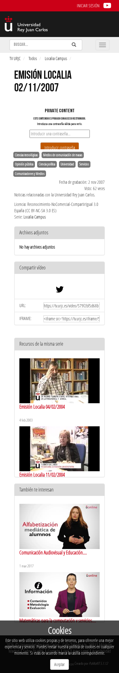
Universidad (67, 164)
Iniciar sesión (88, 6)
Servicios (84, 164)
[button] (59, 268)
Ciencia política (47, 164)
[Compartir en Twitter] (60, 291)
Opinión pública (24, 164)
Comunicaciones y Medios (29, 173)
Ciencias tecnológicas (26, 155)
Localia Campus (56, 58)
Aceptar (59, 664)
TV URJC (15, 58)
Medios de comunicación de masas (62, 155)
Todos (33, 58)
